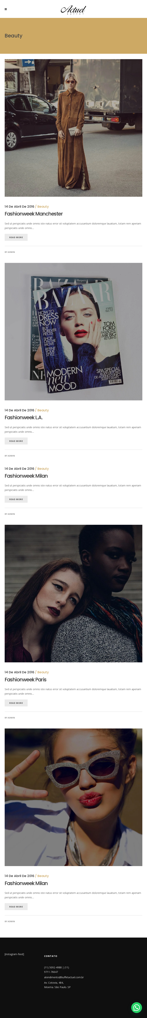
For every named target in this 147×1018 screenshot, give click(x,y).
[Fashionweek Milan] (73, 730)
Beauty (43, 206)
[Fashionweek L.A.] (73, 265)
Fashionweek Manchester (34, 213)
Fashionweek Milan (26, 475)
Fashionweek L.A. (23, 417)
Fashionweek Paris (25, 679)
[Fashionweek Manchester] (73, 61)
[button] (136, 1007)
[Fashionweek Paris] (73, 527)
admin (11, 252)
